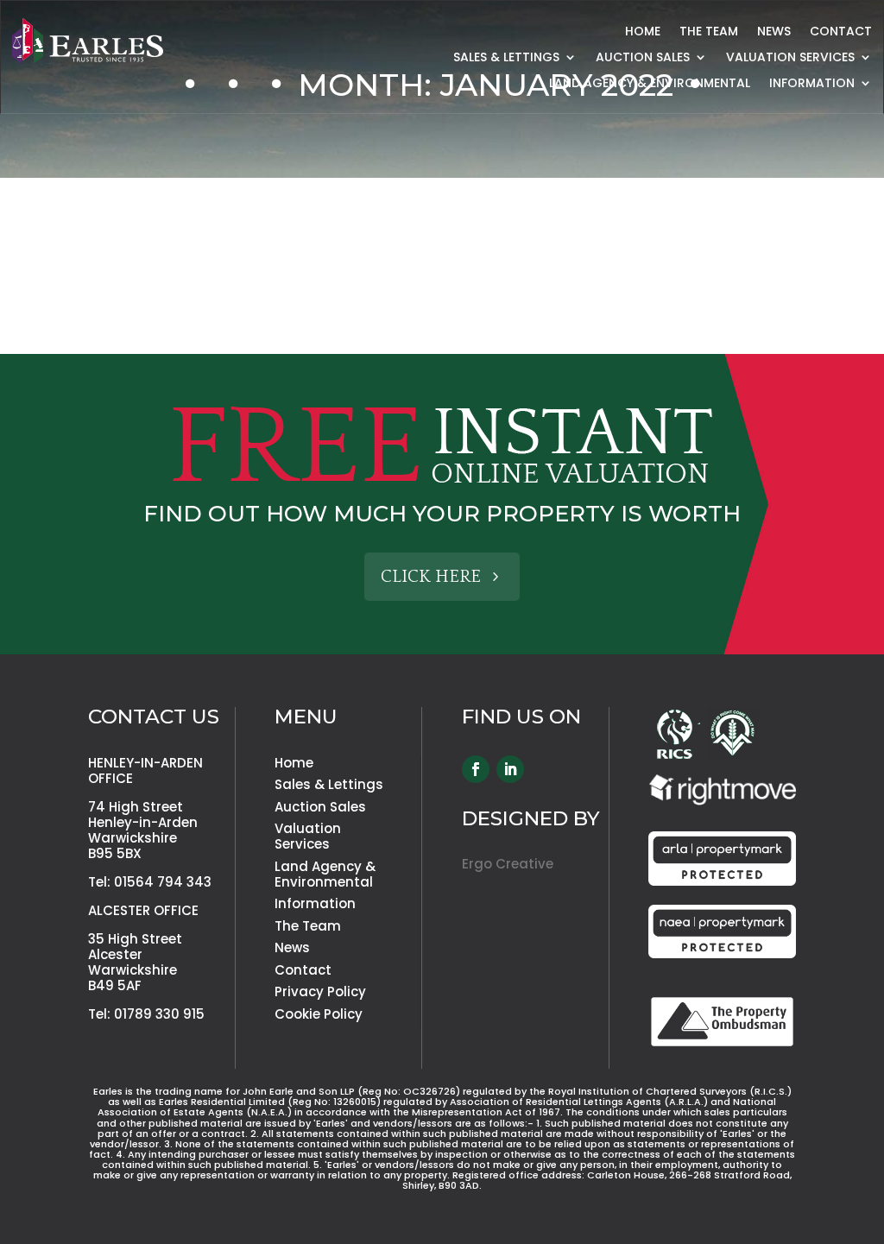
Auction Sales (643, 58)
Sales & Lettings (506, 58)
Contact (841, 32)
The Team (708, 32)
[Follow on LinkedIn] (510, 769)
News (774, 32)
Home (642, 32)
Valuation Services (790, 58)
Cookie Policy (319, 1014)
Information (315, 903)
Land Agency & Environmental (649, 84)
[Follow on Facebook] (475, 769)
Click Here (431, 576)
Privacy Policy (320, 991)
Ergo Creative (507, 864)
